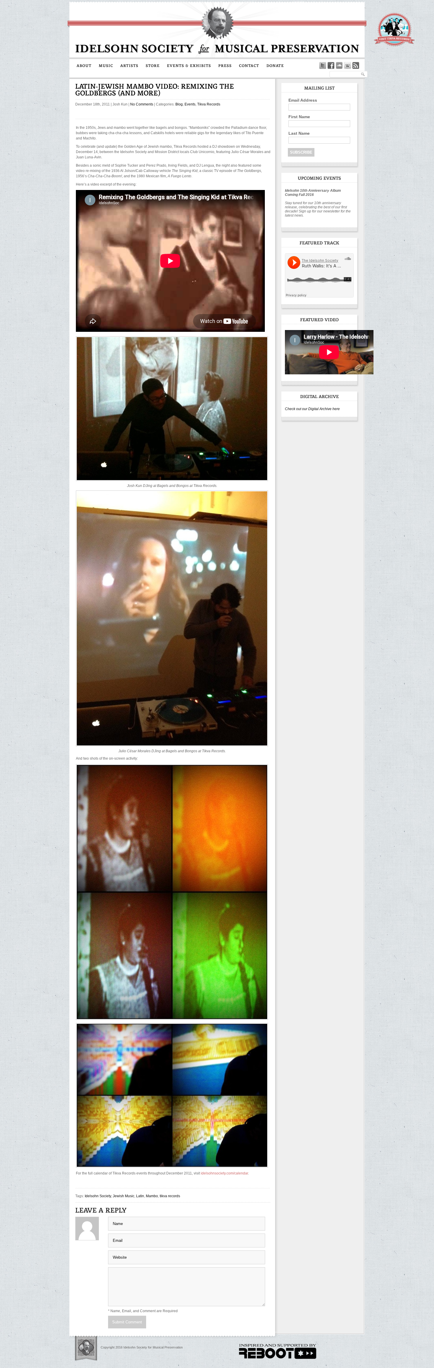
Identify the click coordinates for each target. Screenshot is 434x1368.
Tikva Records (208, 104)
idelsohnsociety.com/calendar (224, 1173)
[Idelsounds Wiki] (347, 65)
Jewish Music (123, 1196)
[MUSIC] (106, 65)
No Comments (141, 104)
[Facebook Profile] (331, 65)
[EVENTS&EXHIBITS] (189, 65)
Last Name (299, 133)
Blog (179, 104)
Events (190, 104)
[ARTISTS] (129, 65)
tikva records (170, 1196)
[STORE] (152, 65)
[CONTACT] (249, 65)
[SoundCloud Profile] (339, 65)
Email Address (302, 100)
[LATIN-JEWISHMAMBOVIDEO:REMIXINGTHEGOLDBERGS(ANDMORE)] (155, 89)
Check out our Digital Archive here (312, 409)
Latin (140, 1196)
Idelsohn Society (98, 1196)
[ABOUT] (84, 65)
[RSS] (355, 65)
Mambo (152, 1196)
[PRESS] (225, 65)
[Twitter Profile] (322, 65)
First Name (299, 117)
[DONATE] (275, 65)
